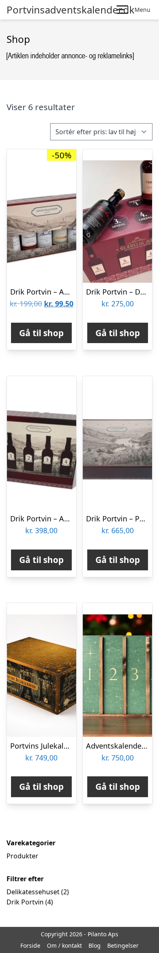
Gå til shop (41, 333)
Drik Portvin (25, 902)
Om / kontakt (64, 945)
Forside (30, 945)
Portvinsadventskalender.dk (71, 9)
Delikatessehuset (33, 891)
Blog (94, 945)
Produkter (22, 855)
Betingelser (123, 945)
